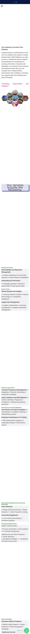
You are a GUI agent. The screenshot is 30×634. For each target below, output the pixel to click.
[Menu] (2, 6)
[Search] (28, 6)
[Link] (15, 2)
